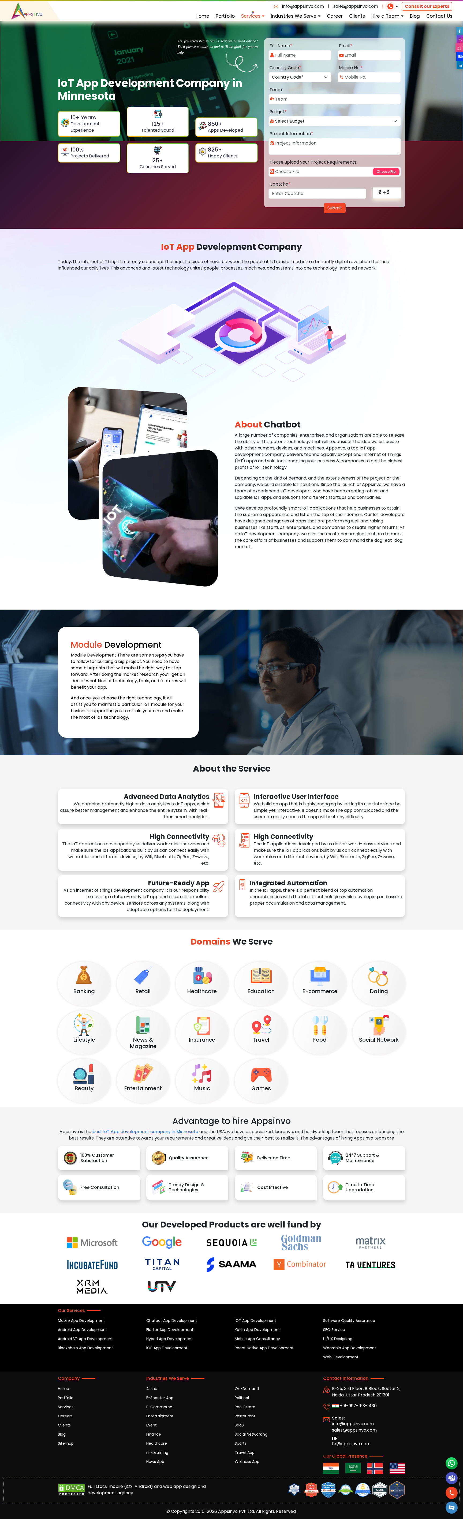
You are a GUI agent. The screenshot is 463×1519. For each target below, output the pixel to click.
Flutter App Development (169, 1329)
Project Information (291, 134)
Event (151, 1425)
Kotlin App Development (257, 1329)
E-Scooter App (159, 1397)
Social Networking (251, 1434)
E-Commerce (159, 1407)
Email (345, 46)
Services (251, 16)
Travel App (245, 1452)
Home (202, 16)
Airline (151, 1388)
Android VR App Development (85, 1338)
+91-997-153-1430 (358, 1406)
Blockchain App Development (85, 1348)
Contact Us (439, 16)
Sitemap (66, 1443)
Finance (153, 1434)
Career (335, 16)
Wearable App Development (349, 1348)
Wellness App (247, 1461)
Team (276, 90)
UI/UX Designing (337, 1338)
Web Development (341, 1357)
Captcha (280, 184)
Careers (65, 1416)
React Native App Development (264, 1348)
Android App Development (82, 1329)
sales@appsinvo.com (355, 6)
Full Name (281, 46)
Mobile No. (351, 68)
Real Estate (245, 1407)
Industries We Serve (294, 16)
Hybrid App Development (169, 1338)
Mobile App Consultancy (257, 1338)
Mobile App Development (81, 1320)
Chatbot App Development (171, 1320)
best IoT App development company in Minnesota (145, 1132)
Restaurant (245, 1416)
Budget (278, 112)
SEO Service (334, 1329)
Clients (357, 16)
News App (155, 1461)
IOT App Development (255, 1320)
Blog (415, 16)
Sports (241, 1443)
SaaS (239, 1425)
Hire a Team (386, 16)
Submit (334, 208)
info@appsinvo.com (303, 6)
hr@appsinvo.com (351, 1444)
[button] (451, 1508)
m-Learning (157, 1452)
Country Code (285, 68)
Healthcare (156, 1443)
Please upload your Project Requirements (313, 162)
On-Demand (247, 1388)
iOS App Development (167, 1348)
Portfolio (225, 16)
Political (242, 1397)
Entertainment (160, 1416)
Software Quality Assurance (349, 1320)
